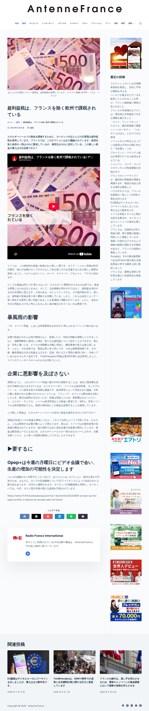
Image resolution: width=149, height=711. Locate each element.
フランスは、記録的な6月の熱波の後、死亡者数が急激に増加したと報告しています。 (125, 233)
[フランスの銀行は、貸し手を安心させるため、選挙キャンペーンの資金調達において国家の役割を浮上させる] (121, 662)
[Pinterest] (48, 516)
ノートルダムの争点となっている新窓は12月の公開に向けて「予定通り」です (125, 145)
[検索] (140, 23)
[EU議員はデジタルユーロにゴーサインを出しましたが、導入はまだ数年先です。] (28, 662)
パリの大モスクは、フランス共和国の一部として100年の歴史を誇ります (125, 195)
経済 (24, 23)
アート (108, 23)
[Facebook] (24, 516)
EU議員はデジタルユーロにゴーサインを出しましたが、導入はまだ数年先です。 (125, 206)
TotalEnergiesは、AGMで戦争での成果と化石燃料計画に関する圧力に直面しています (74, 682)
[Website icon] (28, 553)
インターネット (48, 23)
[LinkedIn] (59, 516)
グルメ (85, 23)
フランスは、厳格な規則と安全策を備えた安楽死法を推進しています (125, 275)
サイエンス (33, 23)
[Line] (71, 516)
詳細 (130, 23)
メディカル (62, 23)
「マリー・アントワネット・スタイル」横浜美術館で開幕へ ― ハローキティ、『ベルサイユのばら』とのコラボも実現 (125, 129)
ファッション (96, 23)
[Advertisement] (126, 367)
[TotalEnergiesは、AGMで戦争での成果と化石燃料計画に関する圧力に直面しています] (74, 662)
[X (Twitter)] (36, 516)
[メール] (83, 516)
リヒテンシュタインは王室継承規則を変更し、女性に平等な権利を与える (125, 87)
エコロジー (74, 23)
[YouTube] (140, 705)
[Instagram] (132, 705)
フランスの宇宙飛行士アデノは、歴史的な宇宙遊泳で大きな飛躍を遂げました (125, 114)
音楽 (116, 23)
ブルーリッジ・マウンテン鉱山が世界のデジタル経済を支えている (125, 156)
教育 (123, 23)
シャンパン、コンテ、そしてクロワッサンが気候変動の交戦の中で (125, 168)
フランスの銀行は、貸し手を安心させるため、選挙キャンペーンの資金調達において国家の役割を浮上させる (119, 682)
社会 (17, 23)
